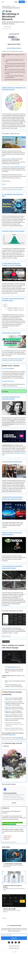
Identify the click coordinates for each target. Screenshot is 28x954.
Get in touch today (11, 824)
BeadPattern (8, 707)
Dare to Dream (7, 158)
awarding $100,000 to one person (18, 166)
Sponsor (19, 48)
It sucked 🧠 (6, 839)
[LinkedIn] (12, 942)
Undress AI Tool (8, 722)
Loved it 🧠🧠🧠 (7, 835)
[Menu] (26, 2)
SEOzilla (7, 714)
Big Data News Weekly (6, 6)
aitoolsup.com (11, 734)
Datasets (14, 48)
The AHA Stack (5, 368)
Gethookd (12, 629)
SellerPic (7, 718)
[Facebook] (15, 942)
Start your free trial (6, 636)
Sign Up (9, 48)
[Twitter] (8, 942)
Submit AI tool (19, 737)
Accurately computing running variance (13, 231)
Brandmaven (8, 711)
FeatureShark (8, 701)
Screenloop (7, 728)
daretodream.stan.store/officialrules (16, 189)
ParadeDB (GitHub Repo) (8, 381)
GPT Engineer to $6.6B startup (13, 461)
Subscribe (22, 1)
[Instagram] (19, 942)
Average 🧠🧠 (7, 837)
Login (16, 1)
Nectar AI (7, 698)
